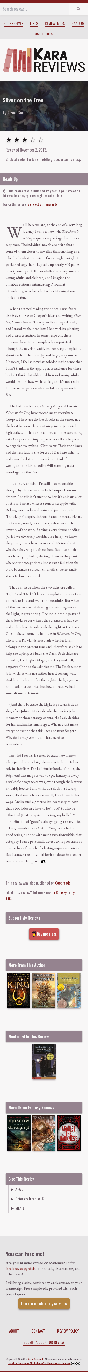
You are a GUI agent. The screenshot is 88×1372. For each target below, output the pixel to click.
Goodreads (63, 883)
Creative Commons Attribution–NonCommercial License (39, 1363)
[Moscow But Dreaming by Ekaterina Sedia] (19, 1133)
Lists (34, 23)
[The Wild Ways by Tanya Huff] (43, 1133)
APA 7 (19, 1189)
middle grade (49, 159)
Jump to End (42, 34)
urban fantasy (70, 159)
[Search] (78, 9)
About (14, 1331)
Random (78, 23)
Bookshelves (13, 23)
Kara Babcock (35, 1359)
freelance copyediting (22, 1268)
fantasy (32, 159)
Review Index (55, 23)
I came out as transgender (42, 204)
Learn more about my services (44, 1303)
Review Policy (68, 1331)
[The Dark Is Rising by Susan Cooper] (69, 990)
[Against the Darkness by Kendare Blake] (69, 1133)
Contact (38, 1331)
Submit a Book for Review (44, 1342)
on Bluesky (59, 892)
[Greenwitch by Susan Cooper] (44, 990)
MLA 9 (19, 1208)
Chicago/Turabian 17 (30, 1199)
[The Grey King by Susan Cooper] (18, 990)
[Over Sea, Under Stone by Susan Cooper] (44, 1061)
